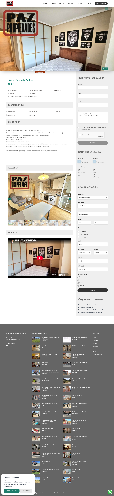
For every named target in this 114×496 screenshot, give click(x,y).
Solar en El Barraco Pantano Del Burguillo (50, 338)
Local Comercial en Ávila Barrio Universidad (79, 437)
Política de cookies (45, 493)
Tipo (78, 227)
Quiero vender (101, 3)
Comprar (53, 3)
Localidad (80, 202)
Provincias (80, 194)
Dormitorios (81, 249)
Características (82, 274)
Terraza (81, 277)
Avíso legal (35, 493)
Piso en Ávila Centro (78, 395)
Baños (96, 249)
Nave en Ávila (46, 461)
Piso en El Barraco (47, 428)
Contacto (88, 3)
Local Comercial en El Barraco (81, 387)
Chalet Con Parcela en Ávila (50, 469)
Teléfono (80, 102)
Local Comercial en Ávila (49, 403)
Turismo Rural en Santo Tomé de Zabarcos (49, 420)
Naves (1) (83, 237)
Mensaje (79, 111)
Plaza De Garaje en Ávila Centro (49, 395)
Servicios (70, 3)
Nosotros (79, 3)
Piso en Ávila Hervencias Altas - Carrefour (51, 387)
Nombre (79, 84)
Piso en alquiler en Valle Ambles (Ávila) (90, 312)
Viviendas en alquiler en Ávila (87, 305)
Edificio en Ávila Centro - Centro (79, 346)
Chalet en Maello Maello (79, 370)
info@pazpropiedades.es (13, 339)
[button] (93, 197)
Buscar (92, 290)
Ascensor (82, 280)
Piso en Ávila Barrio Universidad (78, 354)
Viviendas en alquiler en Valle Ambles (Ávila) (91, 310)
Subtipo (79, 241)
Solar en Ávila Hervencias (79, 337)
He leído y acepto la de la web (93, 128)
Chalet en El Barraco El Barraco (49, 412)
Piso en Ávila (45, 362)
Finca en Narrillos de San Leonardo (79, 404)
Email (79, 93)
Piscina (81, 283)
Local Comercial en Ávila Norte (49, 346)
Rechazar (26, 491)
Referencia (81, 266)
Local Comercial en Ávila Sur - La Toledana (51, 379)
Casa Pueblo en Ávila (48, 445)
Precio (79, 219)
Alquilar (61, 3)
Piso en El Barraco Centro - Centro (80, 478)
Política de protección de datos (61, 493)
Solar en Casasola (47, 478)
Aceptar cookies (11, 491)
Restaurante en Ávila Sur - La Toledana (51, 453)
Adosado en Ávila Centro (49, 354)
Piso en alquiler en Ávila (85, 307)
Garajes (79, 258)
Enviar (92, 142)
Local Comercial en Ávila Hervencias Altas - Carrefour (50, 371)
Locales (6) (83, 231)
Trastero (81, 286)
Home (45, 3)
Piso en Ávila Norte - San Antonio (79, 420)
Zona (79, 211)
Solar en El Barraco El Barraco (78, 379)
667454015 (9, 338)
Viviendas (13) (84, 234)
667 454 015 (11, 343)
